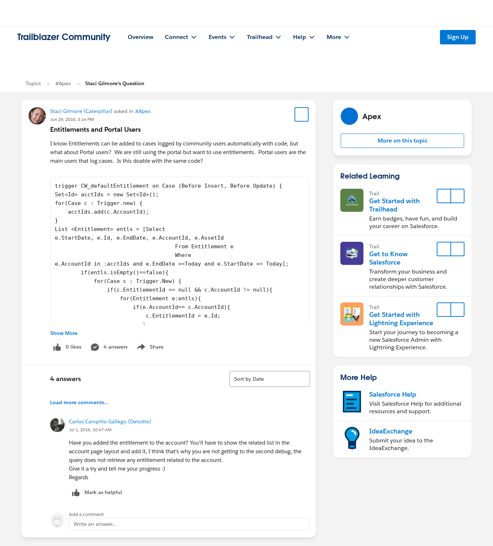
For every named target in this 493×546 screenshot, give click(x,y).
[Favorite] (301, 114)
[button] (402, 141)
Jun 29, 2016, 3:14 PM (72, 119)
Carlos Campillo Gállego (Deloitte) (110, 421)
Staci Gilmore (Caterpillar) (81, 111)
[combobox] (270, 379)
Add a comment (86, 514)
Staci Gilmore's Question (114, 83)
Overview (140, 37)
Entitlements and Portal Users (95, 129)
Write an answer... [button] (95, 524)
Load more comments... (79, 402)
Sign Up (457, 37)
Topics (33, 83)
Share (149, 348)
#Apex (63, 83)
